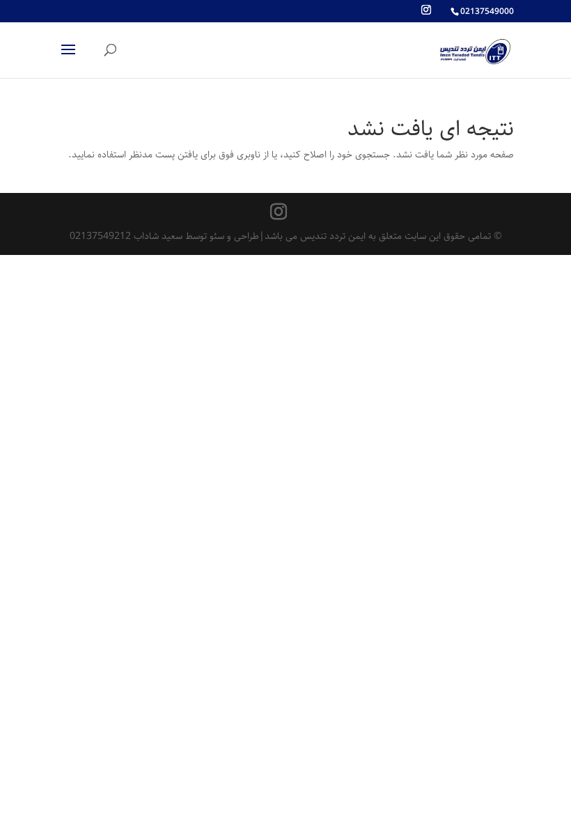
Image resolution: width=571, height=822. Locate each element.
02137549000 (487, 11)
